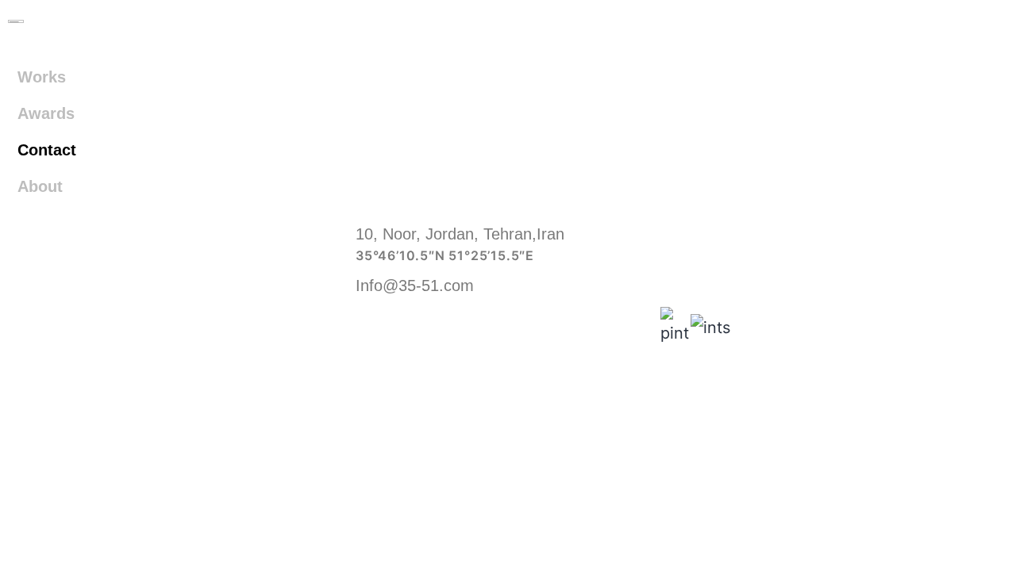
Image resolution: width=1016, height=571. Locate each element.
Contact (46, 150)
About (40, 186)
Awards (46, 113)
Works (41, 77)
